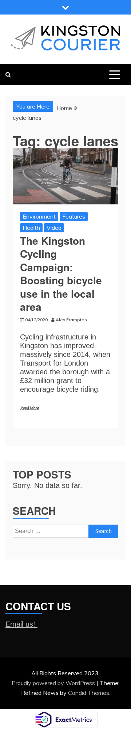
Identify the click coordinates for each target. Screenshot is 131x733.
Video (54, 227)
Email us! (21, 624)
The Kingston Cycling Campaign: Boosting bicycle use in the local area (61, 273)
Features (73, 216)
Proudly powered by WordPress (54, 683)
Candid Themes (88, 692)
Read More (29, 408)
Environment (39, 216)
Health (31, 227)
